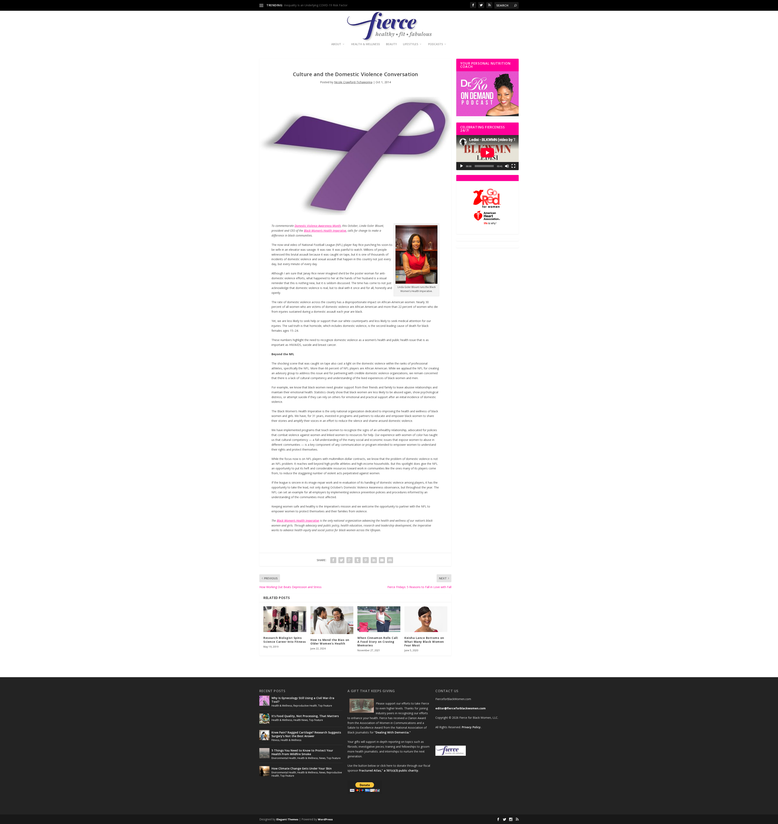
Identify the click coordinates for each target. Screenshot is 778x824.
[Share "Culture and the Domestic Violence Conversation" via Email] (382, 560)
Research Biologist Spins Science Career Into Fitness (284, 639)
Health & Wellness (365, 44)
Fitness (275, 740)
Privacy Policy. (471, 727)
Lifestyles (410, 44)
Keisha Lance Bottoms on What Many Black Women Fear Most (424, 641)
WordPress (325, 819)
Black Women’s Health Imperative (325, 230)
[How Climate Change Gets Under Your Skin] (264, 771)
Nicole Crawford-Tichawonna (353, 82)
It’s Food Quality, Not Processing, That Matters (305, 716)
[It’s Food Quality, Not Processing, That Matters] (264, 719)
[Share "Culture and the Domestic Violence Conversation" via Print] (390, 560)
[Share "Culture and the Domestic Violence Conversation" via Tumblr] (358, 560)
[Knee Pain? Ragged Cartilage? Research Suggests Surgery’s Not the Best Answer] (264, 735)
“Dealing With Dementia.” (392, 732)
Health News (300, 720)
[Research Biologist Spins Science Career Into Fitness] (284, 619)
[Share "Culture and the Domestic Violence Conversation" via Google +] (349, 560)
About (336, 44)
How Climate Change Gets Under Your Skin (301, 768)
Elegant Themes (287, 819)
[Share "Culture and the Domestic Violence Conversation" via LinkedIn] (374, 560)
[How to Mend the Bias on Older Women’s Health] (331, 620)
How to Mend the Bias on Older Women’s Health (329, 641)
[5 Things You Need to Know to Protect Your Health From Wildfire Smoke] (264, 753)
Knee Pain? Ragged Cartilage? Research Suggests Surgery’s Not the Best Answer (306, 734)
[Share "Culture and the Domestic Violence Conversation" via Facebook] (333, 560)
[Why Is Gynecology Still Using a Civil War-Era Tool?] (264, 701)
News (322, 758)
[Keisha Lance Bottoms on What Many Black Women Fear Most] (425, 619)
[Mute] (507, 166)
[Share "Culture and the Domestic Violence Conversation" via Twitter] (341, 560)
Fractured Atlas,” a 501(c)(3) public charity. (389, 770)
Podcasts (435, 44)
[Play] (462, 166)
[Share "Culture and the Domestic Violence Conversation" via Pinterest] (366, 560)
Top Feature (325, 705)
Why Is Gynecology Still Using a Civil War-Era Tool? (302, 700)
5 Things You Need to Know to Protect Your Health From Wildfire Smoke (302, 752)
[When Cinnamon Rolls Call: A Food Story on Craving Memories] (378, 619)
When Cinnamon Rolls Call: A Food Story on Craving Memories (377, 641)
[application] (487, 152)
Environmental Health (283, 758)
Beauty (391, 44)
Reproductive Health (305, 705)
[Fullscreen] (513, 166)
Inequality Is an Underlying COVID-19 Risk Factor (315, 5)
